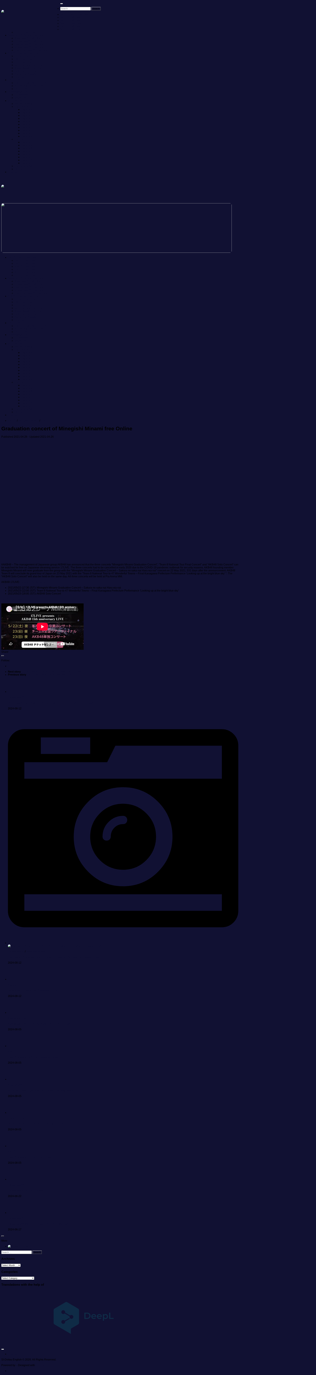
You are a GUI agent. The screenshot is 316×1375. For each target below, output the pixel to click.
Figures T (26, 163)
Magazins (20, 97)
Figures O (27, 151)
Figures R (27, 157)
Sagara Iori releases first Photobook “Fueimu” (34, 990)
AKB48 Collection (70, 17)
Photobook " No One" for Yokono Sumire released (37, 1123)
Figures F (26, 124)
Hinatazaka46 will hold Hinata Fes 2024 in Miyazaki (38, 1223)
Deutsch (25, 1246)
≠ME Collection (23, 59)
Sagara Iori (14, 984)
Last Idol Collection (25, 71)
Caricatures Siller (24, 166)
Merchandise (15, 100)
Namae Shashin (23, 103)
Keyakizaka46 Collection (29, 47)
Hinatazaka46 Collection (28, 41)
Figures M (27, 145)
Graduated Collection (26, 76)
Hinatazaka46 (16, 697)
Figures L (26, 142)
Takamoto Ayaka (35, 951)
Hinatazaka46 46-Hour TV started (27, 1190)
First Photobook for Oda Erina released (30, 1157)
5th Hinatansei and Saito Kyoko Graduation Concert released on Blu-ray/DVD (53, 702)
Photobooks (21, 94)
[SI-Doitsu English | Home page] (30, 15)
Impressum (14, 172)
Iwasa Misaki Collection (28, 68)
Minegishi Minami (28, 420)
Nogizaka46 (15, 1084)
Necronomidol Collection (28, 85)
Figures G (27, 127)
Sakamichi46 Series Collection (26, 35)
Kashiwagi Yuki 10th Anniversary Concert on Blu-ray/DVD (41, 1023)
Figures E (26, 121)
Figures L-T (21, 139)
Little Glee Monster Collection (31, 82)
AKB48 (12, 420)
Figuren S (27, 160)
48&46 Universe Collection (23, 53)
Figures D (27, 118)
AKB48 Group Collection (74, 14)
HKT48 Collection (70, 26)
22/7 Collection (23, 62)
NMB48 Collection (71, 23)
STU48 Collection (24, 32)
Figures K (26, 136)
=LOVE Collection (25, 56)
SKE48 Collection (70, 20)
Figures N (27, 148)
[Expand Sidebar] (2, 655)
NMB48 (12, 1051)
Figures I (26, 133)
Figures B (26, 112)
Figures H (27, 130)
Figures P (26, 154)
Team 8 (45, 420)
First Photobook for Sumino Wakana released (34, 1057)
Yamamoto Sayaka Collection (31, 73)
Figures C (27, 115)
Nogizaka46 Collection (27, 38)
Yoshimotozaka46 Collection (31, 50)
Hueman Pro (43, 1365)
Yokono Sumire (17, 1118)
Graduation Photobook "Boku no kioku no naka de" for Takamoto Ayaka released (55, 957)
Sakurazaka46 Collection (29, 44)
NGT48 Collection (70, 29)
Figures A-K (21, 106)
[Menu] (61, 3)
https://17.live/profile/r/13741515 (39, 582)
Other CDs (14, 79)
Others (18, 169)
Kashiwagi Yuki (17, 1018)
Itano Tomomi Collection (28, 65)
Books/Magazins (17, 91)
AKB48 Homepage (12, 599)
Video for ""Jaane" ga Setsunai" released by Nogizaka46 (41, 1090)
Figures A (26, 109)
